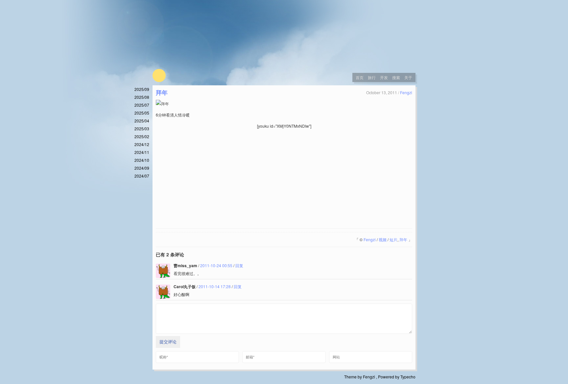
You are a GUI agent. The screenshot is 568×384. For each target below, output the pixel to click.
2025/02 (141, 136)
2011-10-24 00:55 (216, 265)
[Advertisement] (284, 179)
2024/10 (141, 160)
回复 (239, 265)
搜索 (396, 77)
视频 (383, 239)
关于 (408, 77)
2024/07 (141, 176)
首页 (360, 77)
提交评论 (168, 341)
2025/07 (141, 105)
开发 (384, 77)
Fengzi (406, 92)
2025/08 (141, 97)
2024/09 (141, 168)
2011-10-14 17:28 (215, 286)
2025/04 (141, 120)
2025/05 (141, 113)
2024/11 (141, 152)
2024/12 (141, 144)
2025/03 (141, 128)
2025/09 (141, 89)
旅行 (372, 77)
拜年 (162, 92)
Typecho (407, 376)
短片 (393, 239)
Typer (159, 75)
